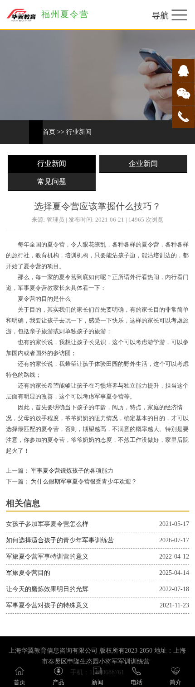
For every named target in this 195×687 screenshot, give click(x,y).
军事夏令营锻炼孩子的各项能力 (71, 471)
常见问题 (51, 181)
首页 (49, 131)
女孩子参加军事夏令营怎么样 (47, 524)
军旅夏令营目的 (28, 572)
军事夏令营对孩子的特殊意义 (47, 605)
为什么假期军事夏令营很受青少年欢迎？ (83, 482)
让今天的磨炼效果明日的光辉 (47, 589)
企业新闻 (143, 163)
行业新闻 (79, 131)
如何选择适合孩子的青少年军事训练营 (60, 540)
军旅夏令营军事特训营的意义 (47, 556)
